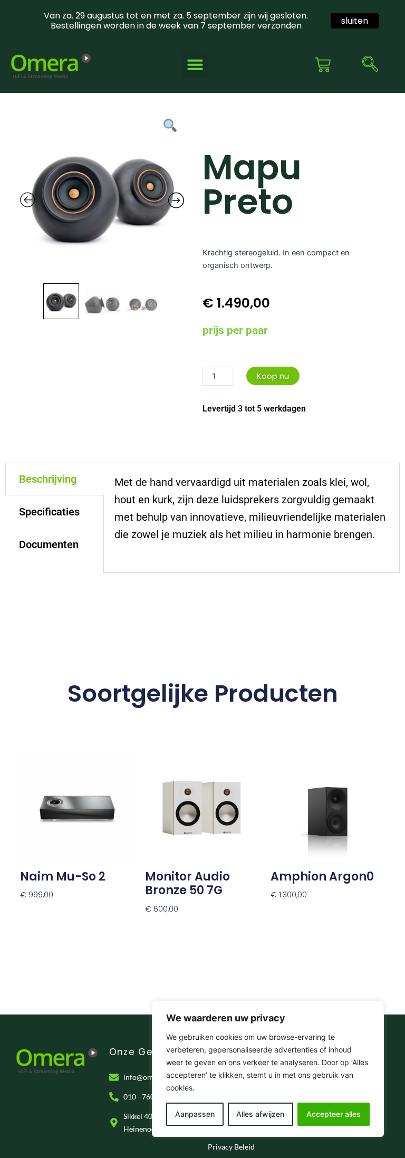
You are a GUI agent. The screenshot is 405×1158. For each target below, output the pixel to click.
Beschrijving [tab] (47, 479)
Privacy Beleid (231, 1146)
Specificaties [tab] (49, 511)
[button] (195, 64)
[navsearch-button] (370, 64)
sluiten (354, 21)
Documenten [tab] (49, 544)
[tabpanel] (251, 517)
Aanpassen (195, 1113)
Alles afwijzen (260, 1113)
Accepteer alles (333, 1113)
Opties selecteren (52, 910)
